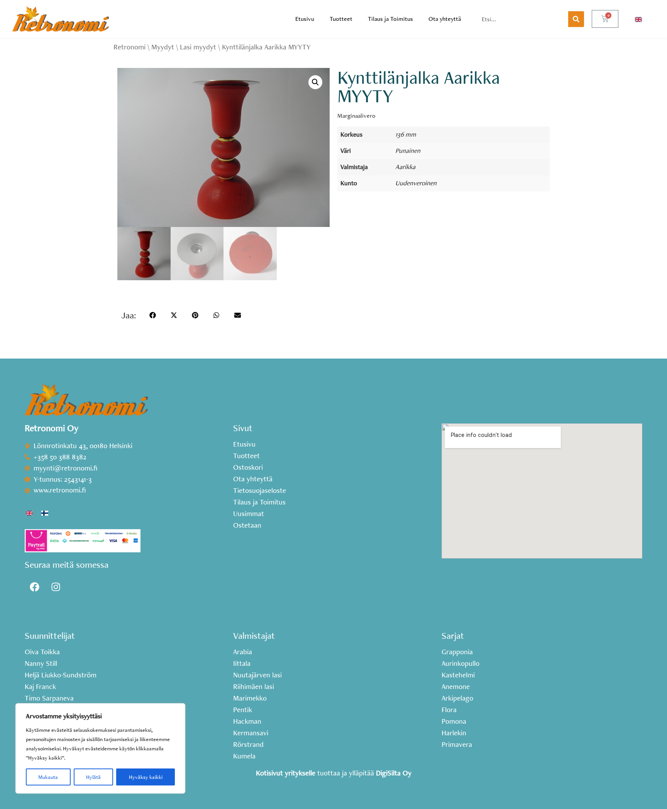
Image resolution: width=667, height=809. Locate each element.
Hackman (247, 721)
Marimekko (250, 698)
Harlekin (454, 733)
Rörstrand (248, 744)
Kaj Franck (40, 687)
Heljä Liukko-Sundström (60, 675)
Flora (449, 710)
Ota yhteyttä (444, 19)
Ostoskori (248, 467)
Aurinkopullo (460, 663)
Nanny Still (41, 663)
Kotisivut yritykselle (285, 773)
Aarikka (405, 166)
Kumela (244, 756)
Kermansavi (250, 733)
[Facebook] (34, 586)
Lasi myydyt (198, 47)
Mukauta (48, 776)
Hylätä (93, 776)
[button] (315, 82)
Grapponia (457, 652)
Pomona (454, 721)
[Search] (576, 19)
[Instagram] (55, 586)
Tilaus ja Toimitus (390, 19)
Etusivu (304, 19)
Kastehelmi (458, 675)
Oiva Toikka (42, 652)
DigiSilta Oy (393, 773)
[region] (100, 748)
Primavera (457, 744)
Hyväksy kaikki (146, 776)
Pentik (242, 710)
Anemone (456, 687)
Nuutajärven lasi (257, 675)
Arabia (242, 652)
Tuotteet (341, 19)
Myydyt (162, 47)
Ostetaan (247, 525)
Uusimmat (248, 514)
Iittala (242, 663)
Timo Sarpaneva (49, 698)
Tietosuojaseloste (259, 490)
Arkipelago (457, 698)
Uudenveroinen (416, 182)
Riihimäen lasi (253, 687)
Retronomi (129, 47)
